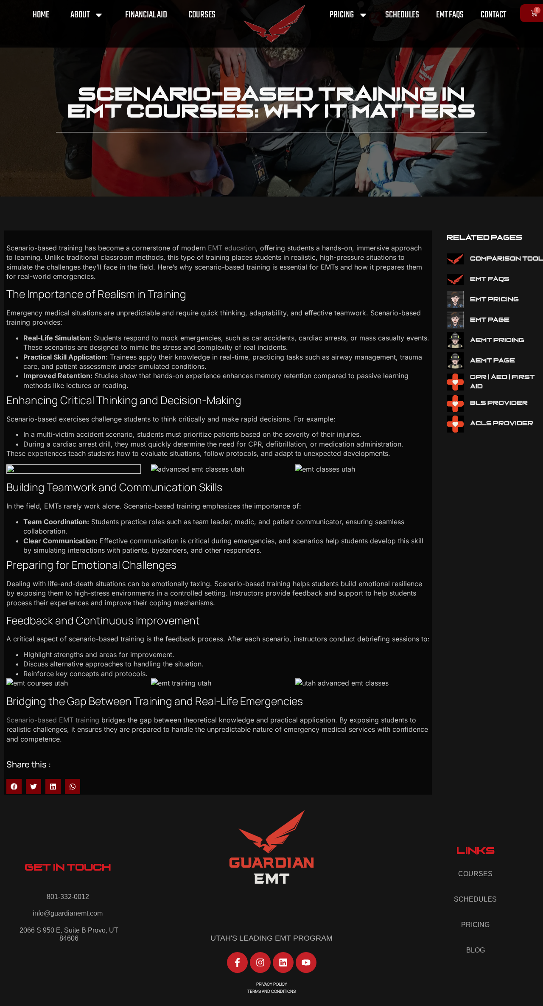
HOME (41, 15)
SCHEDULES (402, 15)
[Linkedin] (283, 962)
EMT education (232, 248)
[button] (14, 786)
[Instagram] (260, 962)
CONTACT (493, 15)
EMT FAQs (450, 15)
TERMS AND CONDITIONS (271, 991)
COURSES (202, 15)
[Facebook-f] (237, 962)
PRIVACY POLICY (271, 984)
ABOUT (80, 15)
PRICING (342, 15)
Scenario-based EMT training (52, 720)
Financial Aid (146, 15)
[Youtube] (306, 962)
